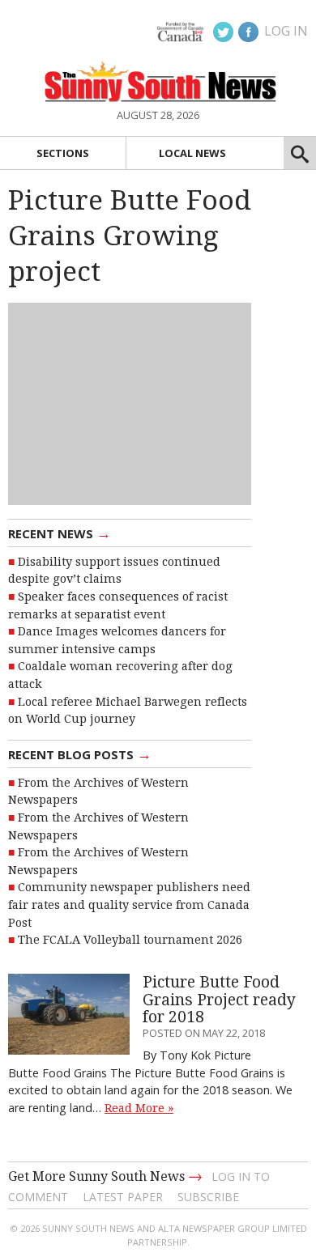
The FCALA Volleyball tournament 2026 (130, 939)
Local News (192, 153)
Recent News (59, 532)
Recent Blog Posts (80, 753)
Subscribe (208, 1196)
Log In (286, 31)
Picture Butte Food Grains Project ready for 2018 (219, 999)
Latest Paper (123, 1196)
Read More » (139, 1108)
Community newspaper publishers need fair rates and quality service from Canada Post (129, 904)
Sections (62, 153)
